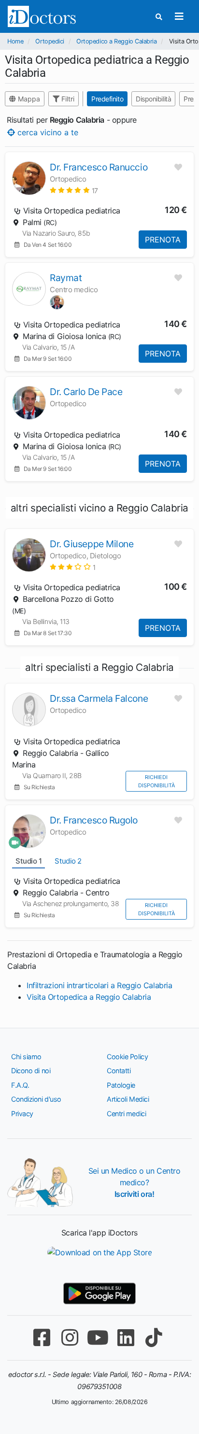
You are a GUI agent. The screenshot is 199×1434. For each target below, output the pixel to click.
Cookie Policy (127, 1056)
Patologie (121, 1085)
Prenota (163, 239)
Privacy (22, 1113)
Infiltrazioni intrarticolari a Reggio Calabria (99, 985)
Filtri (66, 99)
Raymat (66, 278)
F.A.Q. (20, 1085)
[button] (74, 190)
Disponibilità (153, 99)
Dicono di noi (30, 1070)
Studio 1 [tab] (28, 861)
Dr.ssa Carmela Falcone (99, 698)
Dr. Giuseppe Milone (91, 544)
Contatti (118, 1070)
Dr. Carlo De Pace (86, 392)
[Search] (159, 16)
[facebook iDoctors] (41, 1337)
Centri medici (126, 1113)
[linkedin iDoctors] (126, 1337)
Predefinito (107, 99)
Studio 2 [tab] (68, 861)
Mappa (28, 99)
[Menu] (179, 16)
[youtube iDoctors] (97, 1337)
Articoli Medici (128, 1099)
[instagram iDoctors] (69, 1337)
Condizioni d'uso (36, 1099)
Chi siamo (26, 1056)
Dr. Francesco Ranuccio (98, 167)
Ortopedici (49, 41)
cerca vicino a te (46, 132)
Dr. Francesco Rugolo (94, 820)
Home (15, 41)
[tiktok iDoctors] (154, 1337)
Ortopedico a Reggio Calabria (116, 41)
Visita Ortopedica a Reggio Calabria (89, 997)
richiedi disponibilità (156, 781)
